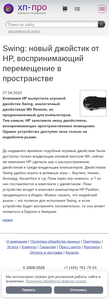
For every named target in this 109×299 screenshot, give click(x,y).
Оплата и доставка (46, 252)
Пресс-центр (70, 247)
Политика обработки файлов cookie (56, 281)
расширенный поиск (24, 31)
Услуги (13, 247)
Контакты (92, 247)
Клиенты (29, 247)
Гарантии (48, 247)
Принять (28, 290)
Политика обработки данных (55, 241)
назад (8, 220)
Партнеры (92, 241)
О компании (16, 241)
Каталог (72, 252)
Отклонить (78, 290)
